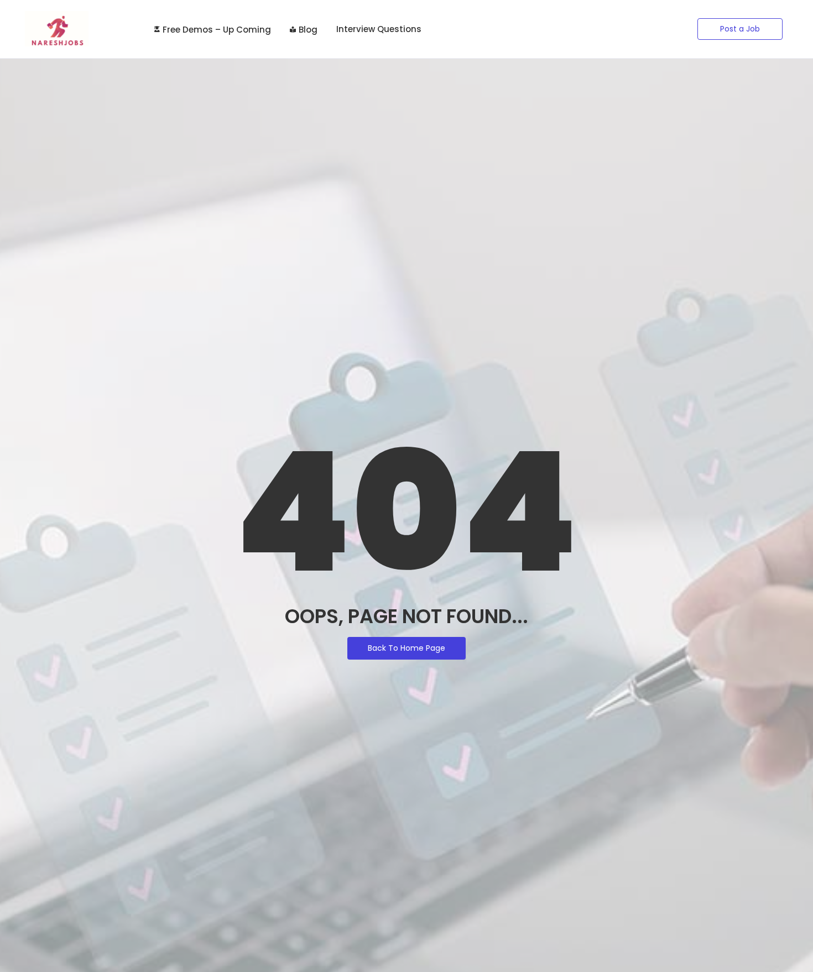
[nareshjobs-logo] (56, 28)
